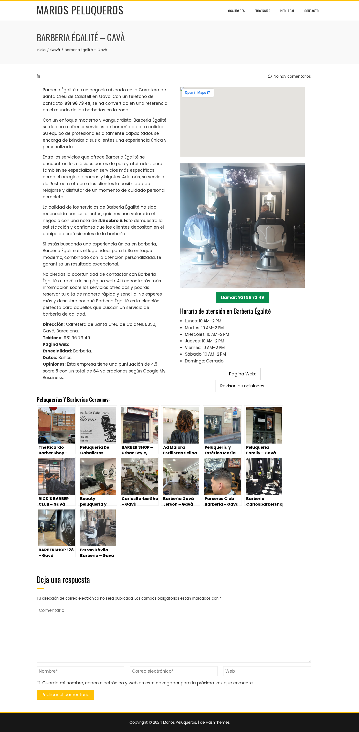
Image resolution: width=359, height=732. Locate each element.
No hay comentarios (292, 76)
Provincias (262, 10)
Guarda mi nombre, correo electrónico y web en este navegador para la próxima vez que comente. (147, 683)
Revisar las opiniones (242, 386)
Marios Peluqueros (80, 9)
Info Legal (287, 10)
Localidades (236, 10)
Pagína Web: (242, 374)
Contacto (311, 10)
